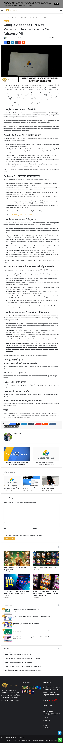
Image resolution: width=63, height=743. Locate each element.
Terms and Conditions (44, 740)
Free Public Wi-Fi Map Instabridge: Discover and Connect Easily (31, 637)
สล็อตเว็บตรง (47, 728)
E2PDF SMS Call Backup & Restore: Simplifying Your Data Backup (31, 616)
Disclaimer (28, 740)
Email (5, 528)
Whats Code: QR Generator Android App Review (26, 623)
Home (6, 17)
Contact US (22, 740)
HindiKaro (23, 737)
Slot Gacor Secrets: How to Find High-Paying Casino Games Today (16, 594)
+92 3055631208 (52, 700)
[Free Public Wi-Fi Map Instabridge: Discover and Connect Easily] (8, 639)
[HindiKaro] (11, 10)
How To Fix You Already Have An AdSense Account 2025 (12, 487)
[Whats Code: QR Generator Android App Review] (8, 625)
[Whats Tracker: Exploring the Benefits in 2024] (8, 611)
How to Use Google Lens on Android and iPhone (50, 487)
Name (5, 522)
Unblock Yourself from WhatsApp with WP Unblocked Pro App (31, 630)
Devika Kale (18, 433)
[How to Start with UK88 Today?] (46, 558)
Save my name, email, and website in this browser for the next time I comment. (24, 535)
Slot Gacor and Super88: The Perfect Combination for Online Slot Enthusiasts (45, 593)
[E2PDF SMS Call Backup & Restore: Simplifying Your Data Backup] (8, 618)
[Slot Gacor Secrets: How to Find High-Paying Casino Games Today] (17, 582)
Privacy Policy (35, 740)
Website (35, 528)
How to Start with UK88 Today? (45, 568)
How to (10, 17)
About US (16, 740)
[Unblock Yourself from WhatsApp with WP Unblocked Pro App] (8, 632)
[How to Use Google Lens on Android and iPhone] (50, 481)
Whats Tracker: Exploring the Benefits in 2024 (26, 609)
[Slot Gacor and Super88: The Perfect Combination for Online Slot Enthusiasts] (46, 582)
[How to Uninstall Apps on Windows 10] (31, 481)
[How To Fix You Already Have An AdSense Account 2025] (12, 481)
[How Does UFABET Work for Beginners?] (17, 558)
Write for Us (54, 740)
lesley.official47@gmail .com (54, 699)
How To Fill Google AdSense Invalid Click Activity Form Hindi (26, 215)
